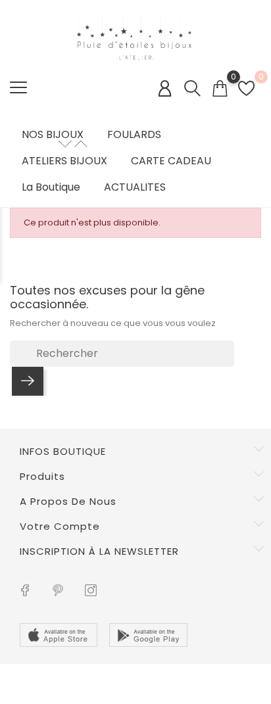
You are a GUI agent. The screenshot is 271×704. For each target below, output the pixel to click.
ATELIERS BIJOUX (64, 161)
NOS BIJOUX (53, 134)
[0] (219, 88)
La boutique (51, 187)
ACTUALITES (135, 187)
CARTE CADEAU (171, 161)
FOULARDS (134, 134)
